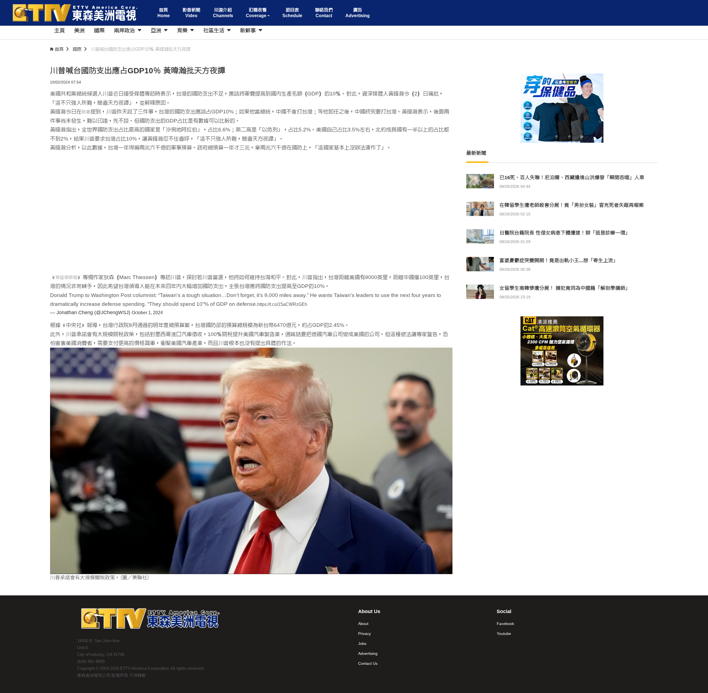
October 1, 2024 (147, 312)
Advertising (368, 653)
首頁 (59, 49)
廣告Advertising (357, 12)
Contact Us (368, 663)
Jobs (362, 643)
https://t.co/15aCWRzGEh (282, 304)
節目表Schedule (292, 12)
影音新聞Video (191, 12)
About (363, 623)
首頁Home (163, 12)
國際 (77, 49)
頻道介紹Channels (223, 12)
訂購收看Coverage (256, 12)
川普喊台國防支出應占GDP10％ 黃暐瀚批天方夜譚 (141, 49)
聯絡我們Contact (324, 12)
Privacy (364, 633)
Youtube (504, 633)
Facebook (505, 623)
